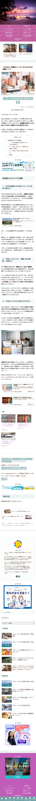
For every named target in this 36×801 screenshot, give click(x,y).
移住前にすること (28, 458)
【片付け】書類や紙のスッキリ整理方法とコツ (8, 426)
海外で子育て (9, 790)
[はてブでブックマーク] (18, 98)
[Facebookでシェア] (9, 98)
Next (35, 51)
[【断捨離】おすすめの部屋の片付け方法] (24, 418)
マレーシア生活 (27, 788)
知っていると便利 (17, 458)
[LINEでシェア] (22, 98)
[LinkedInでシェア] (31, 98)
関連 (11, 155)
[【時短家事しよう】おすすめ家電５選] (8, 436)
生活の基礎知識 (6, 458)
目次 (16, 137)
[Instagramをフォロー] (6, 479)
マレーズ (18, 550)
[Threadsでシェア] (14, 98)
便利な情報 (9, 793)
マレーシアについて (9, 788)
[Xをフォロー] (2, 479)
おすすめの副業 (27, 793)
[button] (18, 102)
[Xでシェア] (5, 98)
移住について (26, 790)
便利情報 (17, 461)
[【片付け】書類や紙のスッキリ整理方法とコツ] (8, 418)
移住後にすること (7, 461)
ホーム (9, 785)
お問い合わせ (18, 795)
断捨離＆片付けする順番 (14, 140)
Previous (1, 51)
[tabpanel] (10, 50)
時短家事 (24, 461)
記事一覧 (26, 785)
